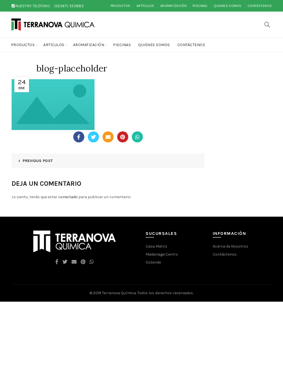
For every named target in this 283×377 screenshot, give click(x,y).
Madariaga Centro (162, 254)
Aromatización (173, 6)
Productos (120, 6)
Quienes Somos (228, 6)
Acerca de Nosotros (230, 246)
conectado (68, 197)
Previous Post (38, 160)
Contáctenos (260, 6)
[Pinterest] (122, 136)
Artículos (145, 6)
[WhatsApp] (137, 136)
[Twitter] (93, 136)
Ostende (153, 262)
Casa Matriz (156, 246)
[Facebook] (78, 136)
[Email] (108, 136)
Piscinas (200, 6)
